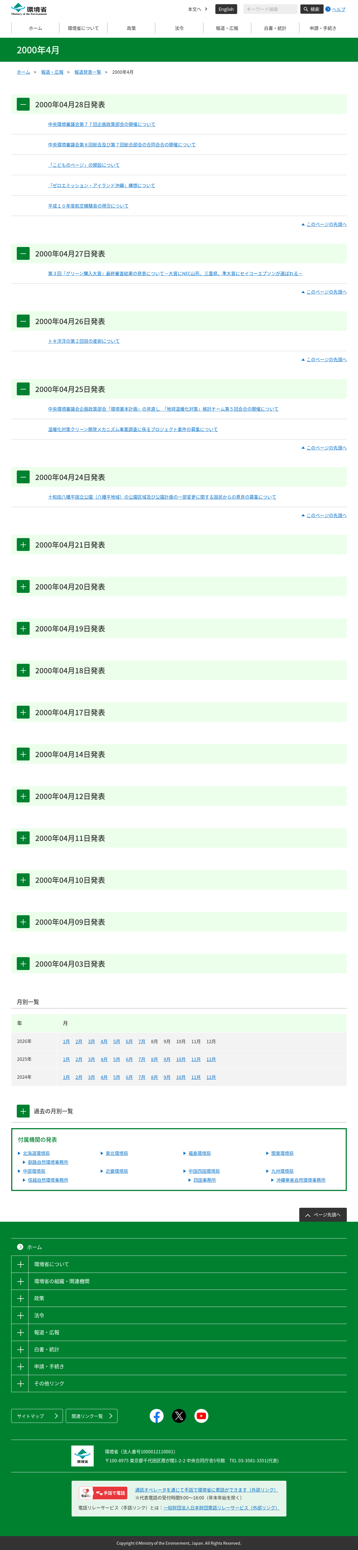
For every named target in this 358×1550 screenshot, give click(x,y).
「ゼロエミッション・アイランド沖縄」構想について (101, 185)
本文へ (194, 9)
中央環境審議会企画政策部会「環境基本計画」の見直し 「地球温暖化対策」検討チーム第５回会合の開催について (163, 408)
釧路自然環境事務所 (48, 1162)
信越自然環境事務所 (48, 1179)
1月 (66, 1041)
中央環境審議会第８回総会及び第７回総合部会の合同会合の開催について (122, 144)
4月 (104, 1041)
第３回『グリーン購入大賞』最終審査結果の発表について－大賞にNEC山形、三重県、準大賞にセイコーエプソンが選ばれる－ (175, 273)
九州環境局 (282, 1171)
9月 (167, 1059)
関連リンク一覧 (87, 1416)
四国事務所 (205, 1179)
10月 (181, 1059)
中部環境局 (34, 1171)
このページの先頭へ (327, 224)
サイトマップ (30, 1416)
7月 (141, 1041)
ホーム (35, 28)
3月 (91, 1041)
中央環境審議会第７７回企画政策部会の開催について (102, 124)
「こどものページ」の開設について (84, 164)
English (226, 9)
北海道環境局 (36, 1153)
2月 (79, 1041)
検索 (314, 9)
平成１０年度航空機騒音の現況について (88, 205)
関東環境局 (282, 1153)
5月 (116, 1041)
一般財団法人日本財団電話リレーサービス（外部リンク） (221, 1507)
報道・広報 (52, 71)
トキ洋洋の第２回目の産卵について (84, 340)
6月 (129, 1041)
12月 (211, 1059)
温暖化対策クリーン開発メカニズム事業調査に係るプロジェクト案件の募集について (133, 429)
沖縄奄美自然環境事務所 (301, 1179)
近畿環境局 (117, 1171)
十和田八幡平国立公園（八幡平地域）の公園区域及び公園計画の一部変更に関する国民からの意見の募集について (162, 496)
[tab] (23, 1111)
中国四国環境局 (204, 1171)
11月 (196, 1059)
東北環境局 (117, 1153)
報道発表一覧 (87, 71)
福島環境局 (200, 1153)
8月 (154, 1059)
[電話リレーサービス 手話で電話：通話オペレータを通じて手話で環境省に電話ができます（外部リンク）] (103, 1493)
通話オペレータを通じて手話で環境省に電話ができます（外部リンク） (206, 1489)
